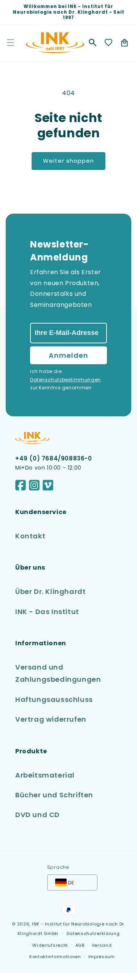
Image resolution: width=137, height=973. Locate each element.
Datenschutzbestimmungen (65, 379)
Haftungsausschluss (54, 699)
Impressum (101, 957)
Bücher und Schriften (54, 795)
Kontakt (30, 536)
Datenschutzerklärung (93, 933)
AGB (79, 945)
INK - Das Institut (47, 611)
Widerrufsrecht (50, 945)
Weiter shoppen (68, 161)
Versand (102, 945)
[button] (92, 42)
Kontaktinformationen (55, 957)
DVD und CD (37, 814)
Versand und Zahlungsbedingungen (58, 673)
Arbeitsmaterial (45, 775)
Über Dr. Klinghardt (50, 591)
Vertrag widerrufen (50, 719)
